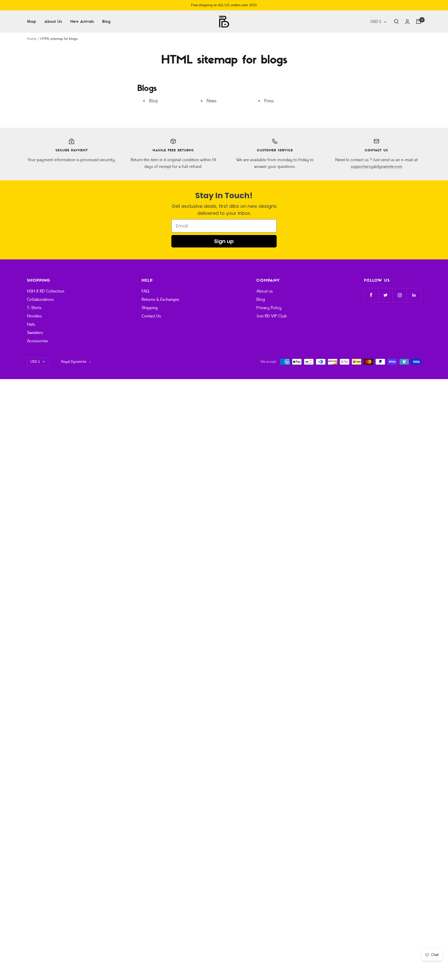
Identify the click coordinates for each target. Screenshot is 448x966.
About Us (53, 21)
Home (31, 39)
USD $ (375, 21)
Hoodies (34, 316)
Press (269, 100)
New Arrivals (82, 21)
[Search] (396, 21)
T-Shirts (34, 307)
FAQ (145, 291)
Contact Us (151, 316)
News (211, 100)
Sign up (224, 241)
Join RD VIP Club (271, 316)
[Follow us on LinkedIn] (414, 295)
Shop (31, 21)
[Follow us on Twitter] (385, 295)
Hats (31, 324)
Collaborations (40, 299)
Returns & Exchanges (160, 299)
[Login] (407, 21)
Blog (106, 21)
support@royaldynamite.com (376, 166)
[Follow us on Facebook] (371, 295)
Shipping (150, 307)
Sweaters (35, 332)
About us (264, 291)
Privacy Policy (269, 307)
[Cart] (418, 21)
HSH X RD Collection (45, 291)
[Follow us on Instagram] (400, 295)
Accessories (37, 341)
